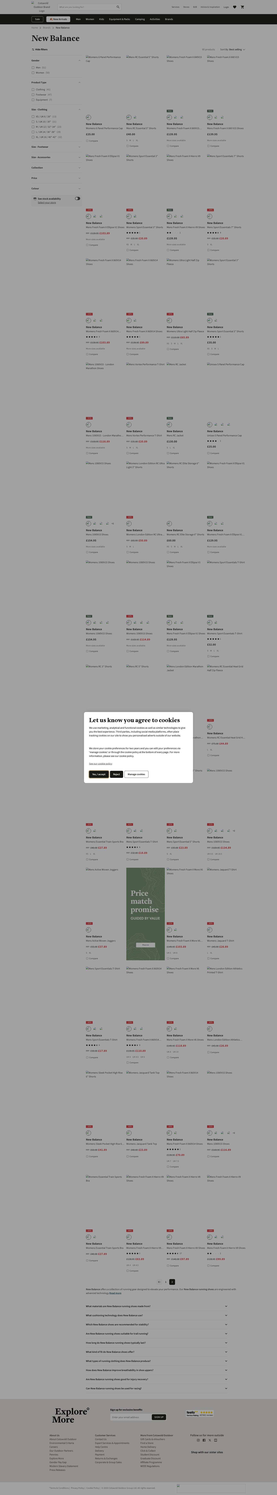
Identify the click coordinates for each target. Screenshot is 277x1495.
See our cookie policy (100, 764)
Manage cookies (136, 774)
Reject (116, 774)
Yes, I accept (98, 774)
